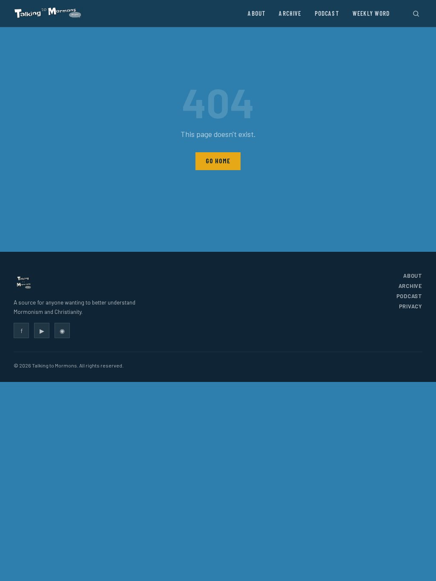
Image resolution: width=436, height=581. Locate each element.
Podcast (327, 13)
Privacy (410, 306)
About (257, 13)
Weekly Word (371, 13)
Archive (290, 13)
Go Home (218, 161)
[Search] (415, 13)
